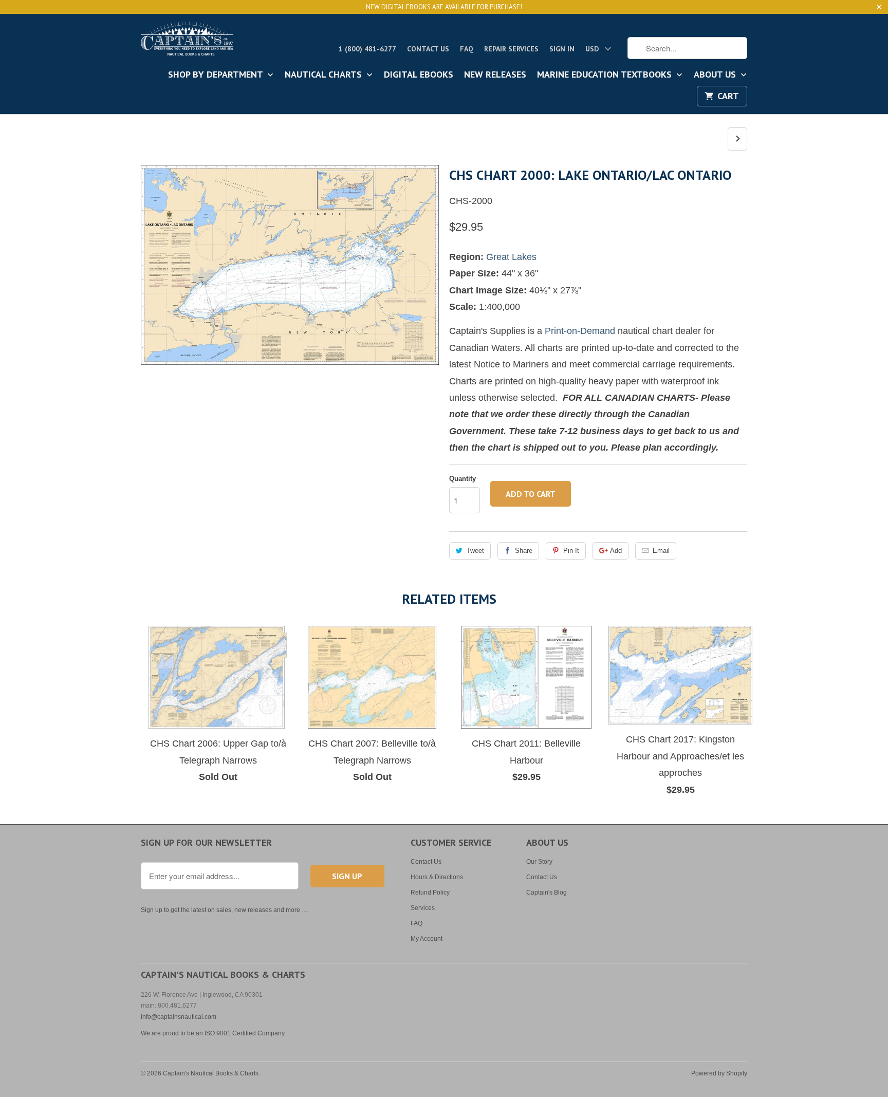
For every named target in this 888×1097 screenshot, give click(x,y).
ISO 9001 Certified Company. (245, 1033)
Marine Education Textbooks (605, 75)
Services (423, 908)
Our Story (539, 861)
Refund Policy (430, 892)
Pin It (571, 550)
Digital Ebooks (418, 75)
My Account (426, 938)
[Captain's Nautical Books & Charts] (187, 42)
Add (616, 550)
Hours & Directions (437, 877)
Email (661, 550)
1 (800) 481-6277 (367, 48)
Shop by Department (216, 75)
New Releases (495, 75)
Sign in (562, 48)
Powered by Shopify (719, 1073)
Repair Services (511, 48)
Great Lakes (511, 257)
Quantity (462, 478)
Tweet (475, 550)
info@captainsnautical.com (178, 1016)
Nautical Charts (324, 75)
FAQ (466, 48)
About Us (716, 75)
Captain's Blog (546, 892)
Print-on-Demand (580, 331)
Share (523, 550)
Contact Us (428, 48)
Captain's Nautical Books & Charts (210, 1073)
